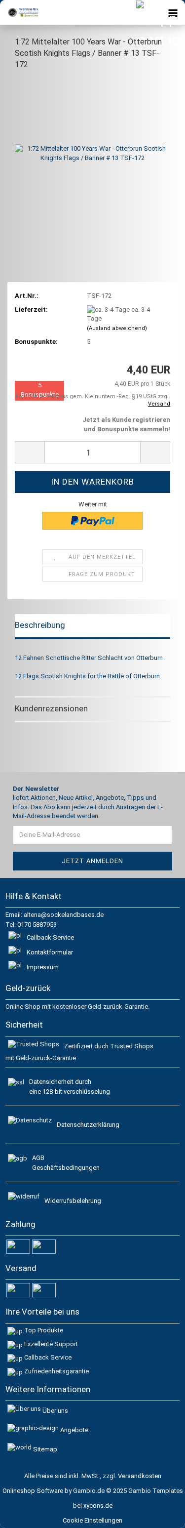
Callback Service (50, 937)
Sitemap (45, 1449)
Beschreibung (40, 625)
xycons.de (97, 1505)
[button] (29, 452)
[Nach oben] (165, 1513)
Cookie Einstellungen (92, 1520)
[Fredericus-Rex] (19, 12)
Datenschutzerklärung (88, 1124)
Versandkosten (139, 1476)
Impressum (43, 967)
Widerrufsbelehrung (72, 1200)
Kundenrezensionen (51, 708)
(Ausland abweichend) (117, 328)
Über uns (55, 1410)
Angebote (74, 1430)
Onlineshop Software (32, 1490)
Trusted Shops (131, 1046)
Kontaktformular (50, 952)
